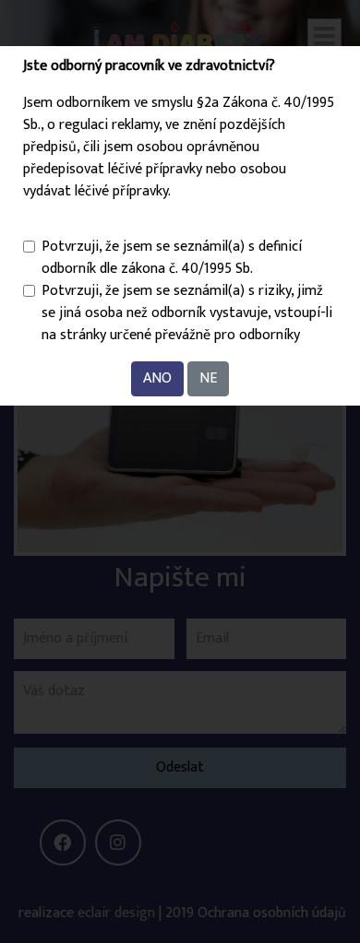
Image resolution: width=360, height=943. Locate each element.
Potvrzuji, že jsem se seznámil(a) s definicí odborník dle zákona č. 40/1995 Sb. (172, 258)
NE (208, 378)
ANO (157, 378)
